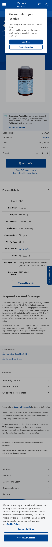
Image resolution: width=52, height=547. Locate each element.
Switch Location (26, 47)
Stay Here (26, 42)
